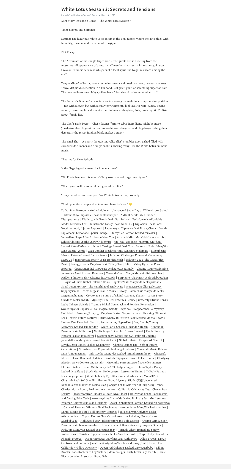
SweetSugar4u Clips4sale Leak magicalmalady (89, 309)
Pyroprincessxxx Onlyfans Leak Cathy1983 (111, 438)
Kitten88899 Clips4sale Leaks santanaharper (90, 215)
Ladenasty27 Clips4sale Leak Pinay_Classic (131, 228)
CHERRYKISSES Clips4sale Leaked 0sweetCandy (104, 268)
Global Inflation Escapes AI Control (140, 340)
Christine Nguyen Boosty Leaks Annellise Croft (107, 434)
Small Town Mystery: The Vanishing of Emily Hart (92, 286)
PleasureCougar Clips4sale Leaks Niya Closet (100, 394)
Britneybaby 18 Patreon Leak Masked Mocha (127, 318)
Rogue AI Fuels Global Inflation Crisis (86, 282)
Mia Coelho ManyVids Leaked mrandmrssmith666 (120, 353)
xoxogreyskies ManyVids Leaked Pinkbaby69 (119, 398)
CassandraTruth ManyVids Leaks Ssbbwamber (134, 273)
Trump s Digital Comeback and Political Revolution (122, 304)
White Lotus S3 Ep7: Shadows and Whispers (114, 376)
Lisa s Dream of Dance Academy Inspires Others (131, 425)
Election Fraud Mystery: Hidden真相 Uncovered (127, 380)
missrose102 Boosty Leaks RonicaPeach (99, 259)
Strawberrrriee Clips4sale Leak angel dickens (106, 349)
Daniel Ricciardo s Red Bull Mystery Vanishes (89, 411)
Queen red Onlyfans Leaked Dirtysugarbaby (126, 447)
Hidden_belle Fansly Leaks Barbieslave (105, 219)
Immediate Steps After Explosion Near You (87, 237)
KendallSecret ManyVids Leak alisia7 (83, 385)
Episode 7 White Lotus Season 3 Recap (79, 15)
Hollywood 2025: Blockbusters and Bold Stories (109, 420)
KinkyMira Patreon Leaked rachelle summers (134, 362)
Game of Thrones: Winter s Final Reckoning (90, 407)
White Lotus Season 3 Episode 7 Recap (124, 327)
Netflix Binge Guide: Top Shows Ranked (118, 331)
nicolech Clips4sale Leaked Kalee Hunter (129, 358)
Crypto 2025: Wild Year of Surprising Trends (136, 385)
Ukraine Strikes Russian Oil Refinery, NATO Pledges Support (98, 367)
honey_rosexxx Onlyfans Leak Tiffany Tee (96, 264)
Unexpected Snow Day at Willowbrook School (140, 210)
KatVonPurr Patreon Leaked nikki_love (85, 210)
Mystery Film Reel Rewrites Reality (113, 300)
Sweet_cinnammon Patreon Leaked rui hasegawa (140, 403)
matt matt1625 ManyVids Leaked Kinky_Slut (119, 443)
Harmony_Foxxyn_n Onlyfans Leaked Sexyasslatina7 (108, 313)
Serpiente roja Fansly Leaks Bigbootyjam (143, 277)
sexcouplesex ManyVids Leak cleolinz (143, 407)
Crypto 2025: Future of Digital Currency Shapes (115, 295)
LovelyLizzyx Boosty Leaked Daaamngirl (85, 344)
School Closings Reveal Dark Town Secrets (119, 246)
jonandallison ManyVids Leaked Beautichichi (88, 340)
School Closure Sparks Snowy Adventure (86, 241)
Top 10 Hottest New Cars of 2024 (102, 416)
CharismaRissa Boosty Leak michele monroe (88, 389)
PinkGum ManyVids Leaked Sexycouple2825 (88, 429)
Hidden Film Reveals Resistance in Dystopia (88, 277)
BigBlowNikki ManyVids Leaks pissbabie (137, 282)
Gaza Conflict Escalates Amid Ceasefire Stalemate (118, 250)
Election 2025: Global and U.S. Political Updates (126, 336)
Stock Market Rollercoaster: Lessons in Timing (114, 371)
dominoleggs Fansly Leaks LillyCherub (132, 452)
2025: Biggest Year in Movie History (104, 291)
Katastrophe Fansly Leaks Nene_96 (110, 224)
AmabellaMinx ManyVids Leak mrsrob (140, 237)
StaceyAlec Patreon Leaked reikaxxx (133, 233)
